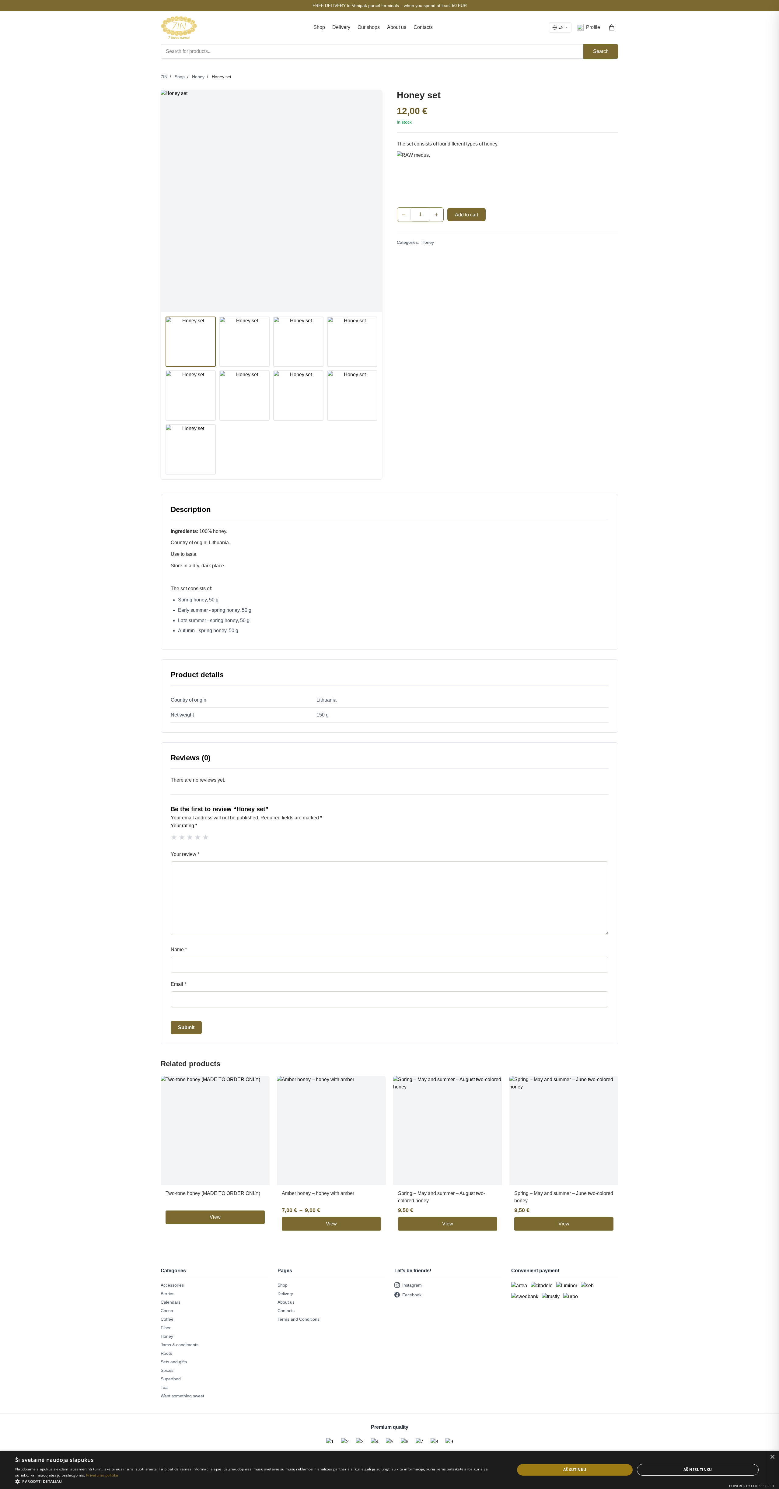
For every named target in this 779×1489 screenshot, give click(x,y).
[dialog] (389, 1470)
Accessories (172, 1285)
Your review (185, 854)
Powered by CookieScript (751, 1486)
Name (179, 949)
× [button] (772, 1457)
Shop (319, 27)
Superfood (171, 1378)
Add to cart (466, 214)
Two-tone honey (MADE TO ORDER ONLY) (213, 1193)
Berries (167, 1293)
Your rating (184, 825)
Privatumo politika (102, 1475)
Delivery (341, 27)
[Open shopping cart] (612, 27)
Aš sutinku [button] (574, 1469)
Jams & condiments (179, 1344)
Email (178, 984)
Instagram (412, 1285)
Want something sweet (182, 1395)
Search (601, 51)
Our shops (369, 27)
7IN (164, 76)
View (215, 1217)
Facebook (411, 1294)
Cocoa (167, 1310)
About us (396, 27)
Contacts (423, 27)
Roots (166, 1353)
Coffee (167, 1319)
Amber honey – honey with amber (318, 1193)
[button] (257, 1481)
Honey (198, 76)
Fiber (166, 1327)
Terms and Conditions (299, 1319)
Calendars (170, 1302)
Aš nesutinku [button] (697, 1469)
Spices (167, 1370)
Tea (164, 1387)
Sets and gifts (174, 1361)
